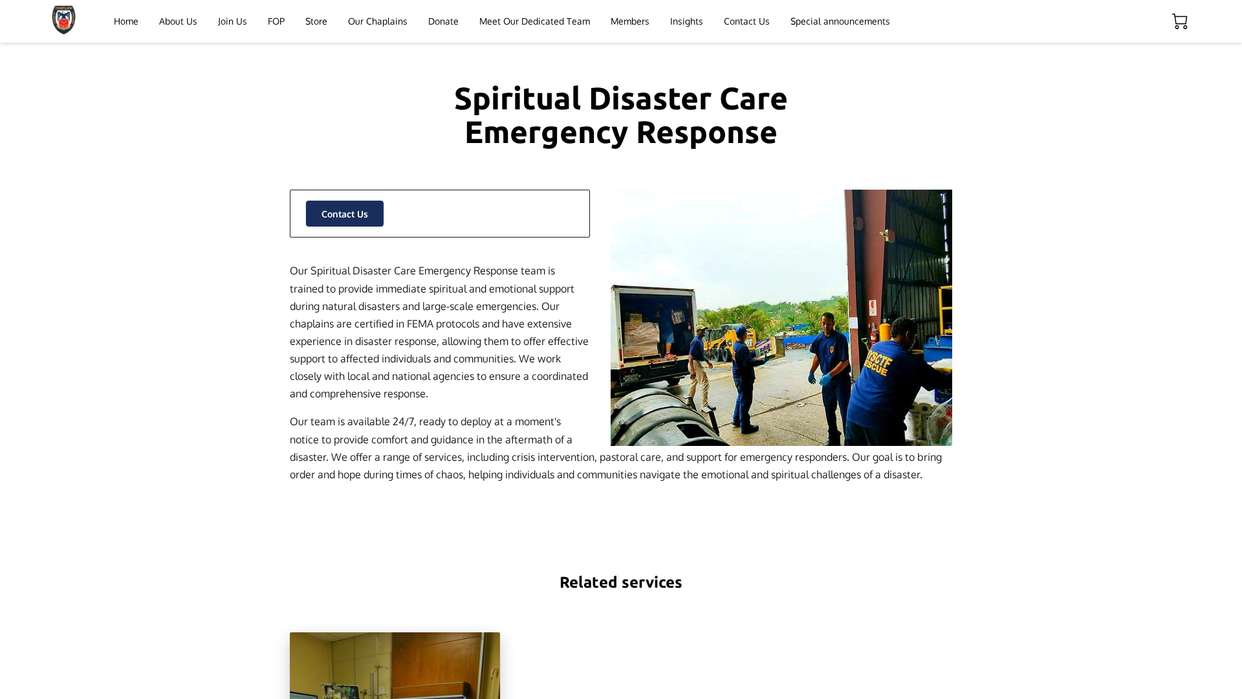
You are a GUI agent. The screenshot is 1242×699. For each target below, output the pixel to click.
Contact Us (344, 213)
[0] (1180, 21)
